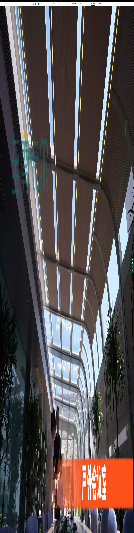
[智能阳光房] (36, 4)
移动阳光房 (60, 3)
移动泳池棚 (67, 3)
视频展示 (86, 3)
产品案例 (80, 3)
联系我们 (99, 3)
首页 (54, 3)
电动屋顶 (74, 3)
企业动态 (93, 3)
